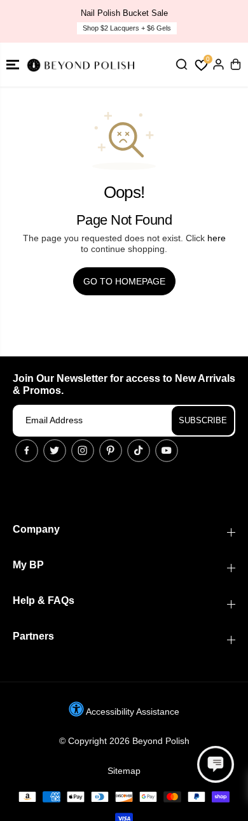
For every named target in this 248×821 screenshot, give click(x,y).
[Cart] (235, 64)
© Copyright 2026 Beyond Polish (124, 741)
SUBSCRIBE (203, 420)
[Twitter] (55, 451)
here (216, 238)
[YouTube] (167, 451)
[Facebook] (27, 451)
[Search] (181, 64)
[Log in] (218, 64)
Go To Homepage (124, 281)
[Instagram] (83, 451)
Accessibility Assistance (131, 711)
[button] (12, 65)
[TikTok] (139, 451)
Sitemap (124, 771)
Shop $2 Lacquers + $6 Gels (127, 28)
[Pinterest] (111, 451)
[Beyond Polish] (82, 64)
